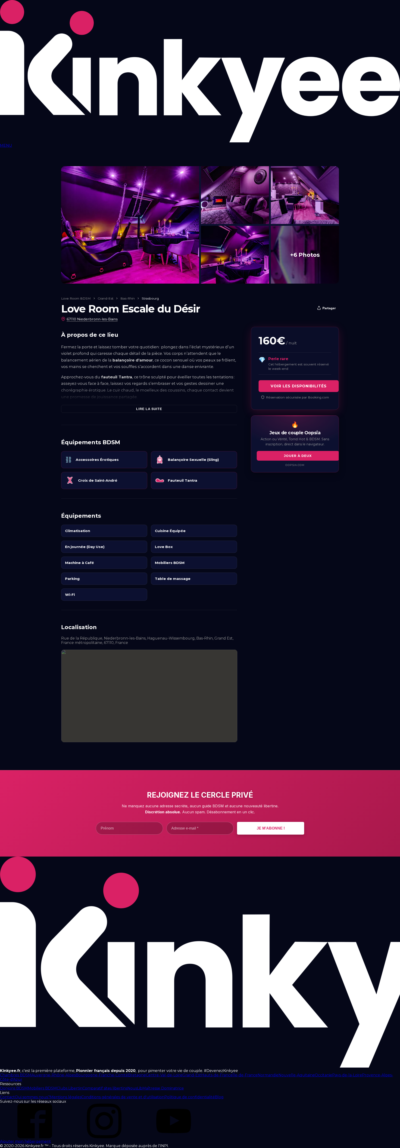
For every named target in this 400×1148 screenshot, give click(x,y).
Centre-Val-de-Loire (164, 1075)
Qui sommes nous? (32, 1097)
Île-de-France (245, 1075)
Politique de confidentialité (189, 1097)
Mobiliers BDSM (42, 1088)
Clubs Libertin (69, 1088)
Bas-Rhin (127, 298)
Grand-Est (105, 298)
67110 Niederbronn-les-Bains (92, 319)
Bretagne (137, 1075)
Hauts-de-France (217, 1075)
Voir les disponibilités (299, 386)
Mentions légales (65, 1097)
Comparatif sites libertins (104, 1088)
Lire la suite (149, 409)
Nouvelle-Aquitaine (296, 1075)
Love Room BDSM (76, 298)
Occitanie (323, 1075)
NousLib (134, 1088)
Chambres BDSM (15, 1075)
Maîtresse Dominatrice (163, 1088)
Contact (7, 1097)
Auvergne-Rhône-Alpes (53, 1075)
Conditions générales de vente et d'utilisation (122, 1097)
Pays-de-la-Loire (347, 1075)
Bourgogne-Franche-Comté (102, 1075)
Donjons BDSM (14, 1088)
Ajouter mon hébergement (25, 1141)
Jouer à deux (298, 456)
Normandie (268, 1075)
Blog (219, 1097)
